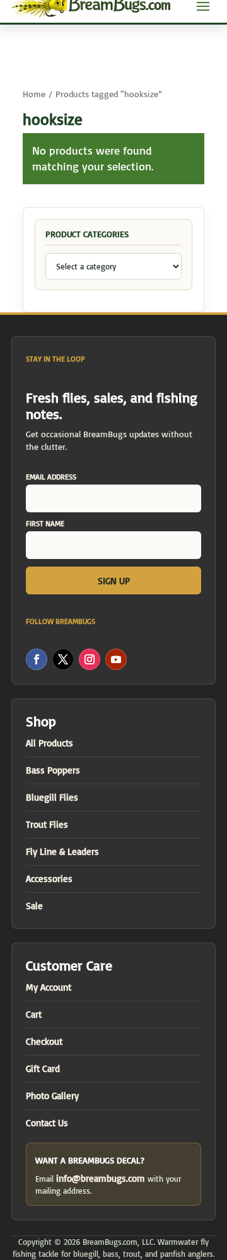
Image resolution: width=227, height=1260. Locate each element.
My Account (48, 987)
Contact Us (47, 1123)
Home (34, 93)
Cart (34, 1014)
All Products (49, 743)
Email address (51, 476)
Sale (34, 906)
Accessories (49, 879)
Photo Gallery (52, 1096)
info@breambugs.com (100, 1178)
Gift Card (43, 1069)
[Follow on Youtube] (116, 659)
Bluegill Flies (52, 797)
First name (45, 523)
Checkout (44, 1041)
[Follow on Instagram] (89, 659)
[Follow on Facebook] (36, 659)
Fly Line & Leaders (62, 851)
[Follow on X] (63, 659)
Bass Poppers (53, 770)
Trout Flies (47, 824)
